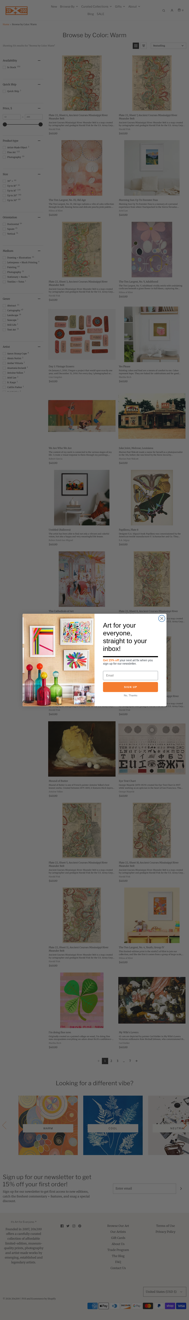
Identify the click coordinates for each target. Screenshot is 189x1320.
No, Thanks (130, 695)
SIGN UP (130, 687)
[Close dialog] (162, 618)
